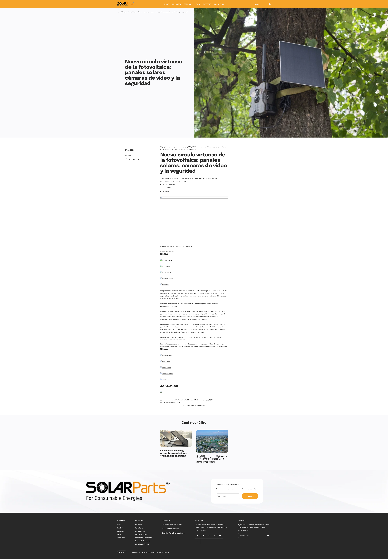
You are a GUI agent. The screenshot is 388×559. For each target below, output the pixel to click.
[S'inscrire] (268, 535)
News (119, 534)
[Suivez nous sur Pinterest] (214, 535)
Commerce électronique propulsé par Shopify (155, 552)
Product (120, 528)
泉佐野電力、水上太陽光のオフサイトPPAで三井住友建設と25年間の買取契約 (211, 459)
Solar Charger (140, 531)
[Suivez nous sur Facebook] (198, 535)
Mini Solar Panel (141, 534)
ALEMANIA (167, 188)
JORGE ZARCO (181, 181)
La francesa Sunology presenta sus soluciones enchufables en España (173, 453)
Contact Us (121, 538)
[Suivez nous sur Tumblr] (198, 541)
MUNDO (166, 191)
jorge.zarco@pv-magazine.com (194, 405)
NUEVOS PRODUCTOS (171, 184)
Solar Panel (139, 528)
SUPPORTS (207, 4)
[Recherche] (266, 4)
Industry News (127, 12)
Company (120, 531)
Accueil (119, 12)
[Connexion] (270, 4)
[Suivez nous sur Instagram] (209, 535)
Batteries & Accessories (143, 538)
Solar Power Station (142, 544)
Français (257, 4)
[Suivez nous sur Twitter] (203, 535)
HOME (166, 4)
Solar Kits (138, 525)
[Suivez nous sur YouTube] (220, 535)
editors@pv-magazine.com (217, 347)
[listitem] (126, 159)
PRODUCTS (176, 4)
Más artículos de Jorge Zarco (170, 402)
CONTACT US (219, 4)
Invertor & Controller (142, 541)
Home (119, 525)
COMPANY (188, 4)
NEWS (197, 4)
